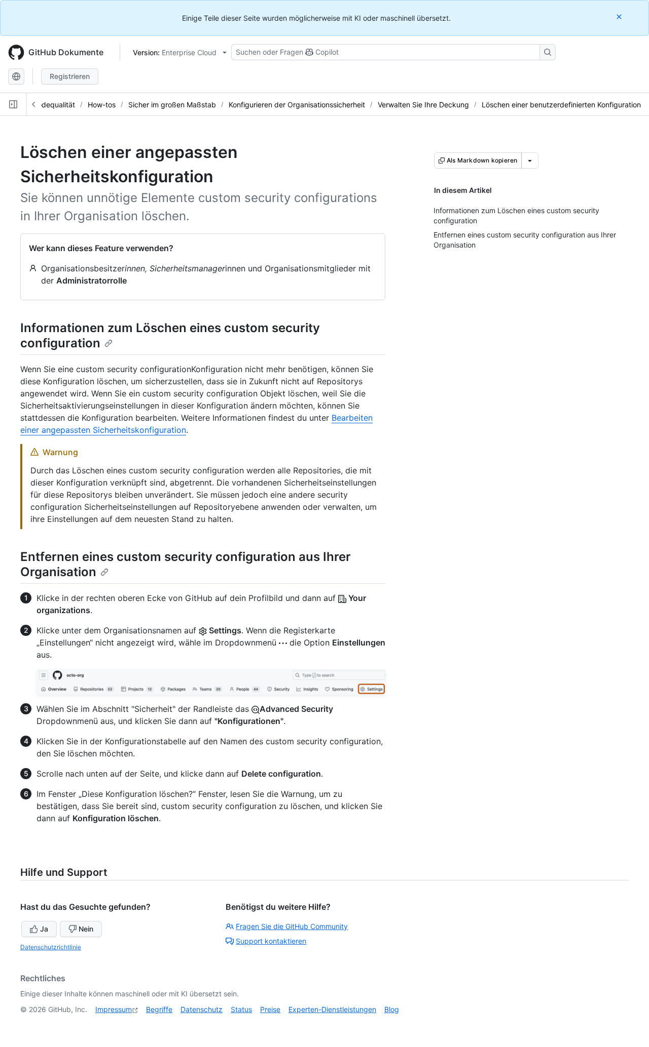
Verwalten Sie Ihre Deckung (423, 104)
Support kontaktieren (271, 941)
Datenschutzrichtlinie (50, 947)
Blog (391, 1009)
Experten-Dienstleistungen (332, 1009)
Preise (270, 1009)
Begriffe (159, 1009)
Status (241, 1009)
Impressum (113, 1009)
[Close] (620, 16)
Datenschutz (202, 1009)
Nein (86, 928)
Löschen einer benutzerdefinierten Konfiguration (561, 104)
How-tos (102, 104)
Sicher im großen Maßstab (172, 104)
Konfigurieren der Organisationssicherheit (297, 104)
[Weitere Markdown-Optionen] (529, 160)
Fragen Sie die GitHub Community (292, 926)
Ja (44, 928)
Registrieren (70, 76)
